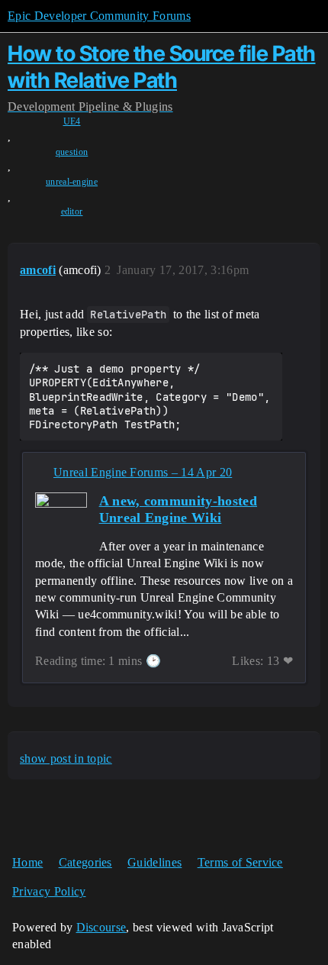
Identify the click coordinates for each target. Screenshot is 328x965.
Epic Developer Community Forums (99, 15)
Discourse (101, 927)
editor (72, 211)
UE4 (72, 121)
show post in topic (66, 758)
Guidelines (154, 862)
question (72, 152)
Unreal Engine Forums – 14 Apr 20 (142, 472)
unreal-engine (72, 181)
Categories (85, 862)
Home (27, 862)
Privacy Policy (48, 891)
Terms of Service (240, 862)
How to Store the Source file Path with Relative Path (162, 66)
